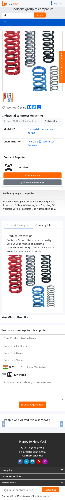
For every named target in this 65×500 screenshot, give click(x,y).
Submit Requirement (32, 404)
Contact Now (32, 175)
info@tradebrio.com (34, 452)
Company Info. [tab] (43, 225)
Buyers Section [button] (9, 482)
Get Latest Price (52, 121)
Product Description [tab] (18, 225)
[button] (3, 424)
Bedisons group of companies (18, 193)
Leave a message (34, 182)
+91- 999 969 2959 (34, 448)
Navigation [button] (7, 470)
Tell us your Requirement (61, 67)
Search (39, 14)
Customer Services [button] (11, 476)
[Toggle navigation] (5, 22)
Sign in (57, 3)
